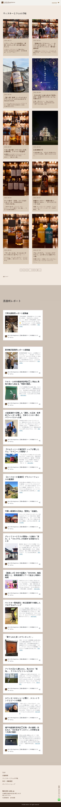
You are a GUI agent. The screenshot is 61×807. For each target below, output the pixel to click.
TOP (3, 772)
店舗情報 (5, 775)
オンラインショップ (8, 784)
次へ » (38, 270)
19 (34, 270)
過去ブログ (5, 276)
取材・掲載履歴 (7, 781)
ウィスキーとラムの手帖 (10, 778)
